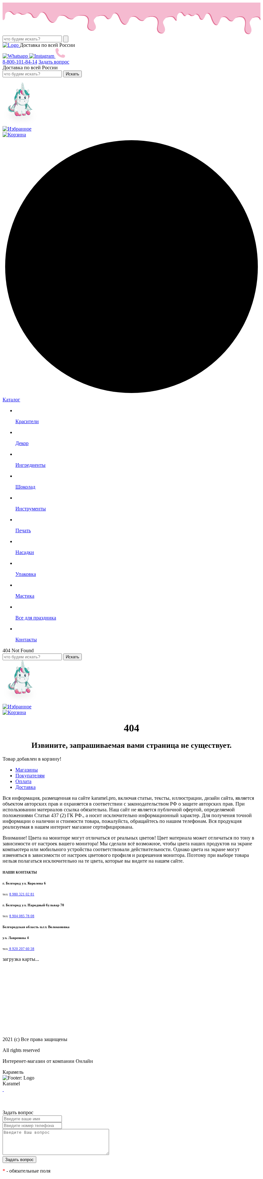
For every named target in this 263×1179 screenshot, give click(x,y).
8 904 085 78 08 (21, 916)
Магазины (26, 770)
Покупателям (30, 775)
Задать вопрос (53, 61)
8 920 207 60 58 (21, 949)
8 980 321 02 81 (21, 894)
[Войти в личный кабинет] (20, 123)
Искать (72, 74)
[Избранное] (17, 129)
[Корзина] (14, 134)
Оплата (23, 781)
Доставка (25, 787)
